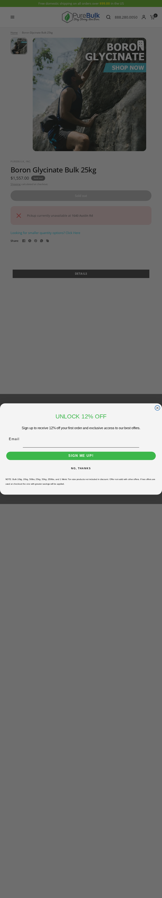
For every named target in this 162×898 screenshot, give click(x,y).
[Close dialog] (157, 407)
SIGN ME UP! (80, 456)
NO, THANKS (81, 468)
